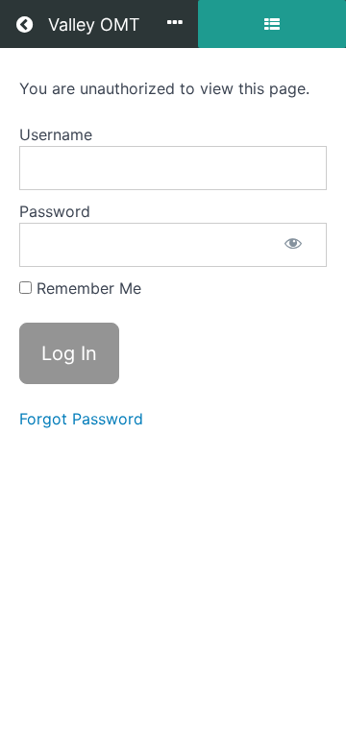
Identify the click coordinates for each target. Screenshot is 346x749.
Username (55, 134)
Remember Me (86, 288)
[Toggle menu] (175, 24)
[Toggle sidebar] (272, 24)
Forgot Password (81, 418)
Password (54, 211)
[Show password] (293, 245)
